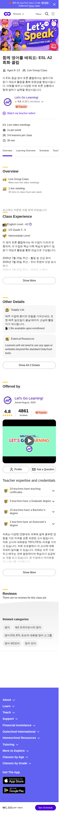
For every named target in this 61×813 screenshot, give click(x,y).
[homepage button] (7, 13)
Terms (31, 6)
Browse (17, 14)
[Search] (46, 13)
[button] (29, 490)
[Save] (54, 24)
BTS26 (45, 3)
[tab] (7, 150)
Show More (29, 280)
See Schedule (45, 807)
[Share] (46, 24)
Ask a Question (45, 469)
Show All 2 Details (29, 365)
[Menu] (53, 13)
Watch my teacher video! (21, 113)
